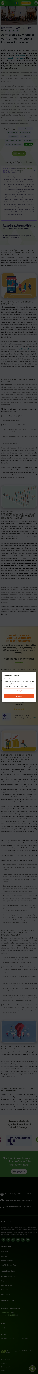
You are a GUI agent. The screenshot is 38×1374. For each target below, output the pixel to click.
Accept (19, 696)
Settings (19, 691)
